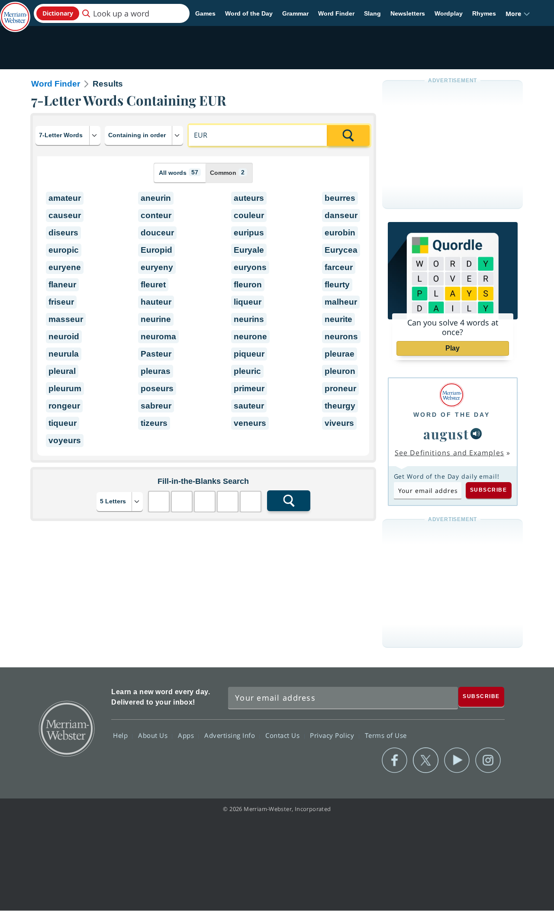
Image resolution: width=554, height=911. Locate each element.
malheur (341, 301)
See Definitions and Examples (449, 452)
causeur (64, 215)
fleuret (153, 284)
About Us (154, 735)
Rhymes (484, 13)
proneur (340, 388)
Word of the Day (249, 13)
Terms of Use (386, 735)
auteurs (249, 198)
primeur (249, 388)
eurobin (340, 232)
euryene (64, 267)
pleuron (340, 371)
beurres (340, 198)
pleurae (339, 353)
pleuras (156, 371)
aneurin (156, 198)
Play (452, 348)
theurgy (340, 405)
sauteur (249, 405)
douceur (157, 232)
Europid (156, 249)
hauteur (156, 301)
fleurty (337, 284)
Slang (372, 13)
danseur (341, 215)
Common (227, 172)
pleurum (64, 388)
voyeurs (64, 440)
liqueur (247, 301)
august (446, 434)
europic (63, 249)
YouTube (457, 760)
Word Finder (336, 13)
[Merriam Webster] (451, 395)
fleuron (248, 284)
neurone (250, 336)
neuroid (63, 336)
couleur (249, 215)
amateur (64, 198)
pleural (62, 371)
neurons (341, 336)
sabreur (156, 405)
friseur (61, 301)
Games (205, 13)
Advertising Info (230, 735)
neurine (156, 319)
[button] (518, 14)
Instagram (488, 760)
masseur (65, 319)
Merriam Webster (66, 727)
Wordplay (449, 13)
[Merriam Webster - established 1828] (15, 10)
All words (178, 172)
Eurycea (341, 249)
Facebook (394, 760)
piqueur (249, 353)
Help (121, 735)
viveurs (339, 423)
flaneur (62, 284)
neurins (249, 319)
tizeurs (154, 423)
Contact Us (283, 735)
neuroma (158, 336)
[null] (476, 433)
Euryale (249, 249)
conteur (156, 215)
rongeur (64, 405)
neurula (63, 353)
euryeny (157, 267)
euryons (250, 267)
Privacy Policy (333, 735)
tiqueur (62, 423)
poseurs (157, 388)
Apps (187, 735)
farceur (339, 267)
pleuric (247, 371)
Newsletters (407, 13)
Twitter (425, 760)
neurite (338, 319)
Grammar (295, 13)
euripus (249, 232)
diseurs (63, 232)
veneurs (250, 423)
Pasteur (156, 353)
